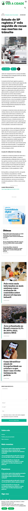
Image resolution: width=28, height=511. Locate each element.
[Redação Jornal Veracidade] (3, 14)
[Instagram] (6, 499)
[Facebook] (2, 499)
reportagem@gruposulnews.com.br (10, 189)
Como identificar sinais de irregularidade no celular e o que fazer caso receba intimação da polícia (12, 249)
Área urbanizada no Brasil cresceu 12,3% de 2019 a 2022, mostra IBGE (13, 242)
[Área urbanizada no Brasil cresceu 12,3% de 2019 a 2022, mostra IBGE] (14, 313)
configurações (22, 505)
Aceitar (4, 508)
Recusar (11, 508)
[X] (9, 499)
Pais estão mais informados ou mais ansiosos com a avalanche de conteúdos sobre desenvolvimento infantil (13, 236)
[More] (18, 68)
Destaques (5, 60)
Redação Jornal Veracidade (11, 15)
